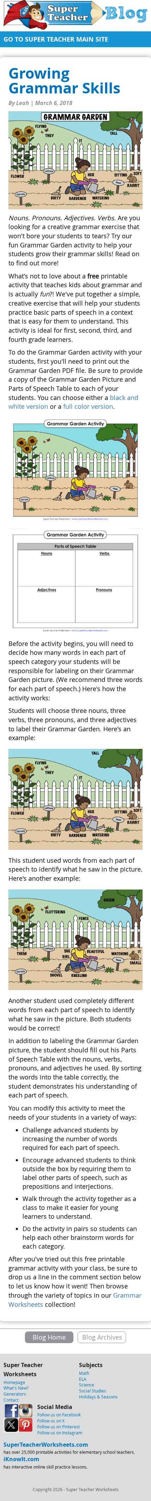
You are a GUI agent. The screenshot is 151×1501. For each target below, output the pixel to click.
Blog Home (49, 1337)
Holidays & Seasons (98, 1397)
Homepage (14, 1382)
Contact (11, 1400)
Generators (15, 1394)
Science (86, 1385)
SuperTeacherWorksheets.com (46, 1444)
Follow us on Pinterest (58, 1426)
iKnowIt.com (21, 1459)
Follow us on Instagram (59, 1432)
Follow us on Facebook (59, 1414)
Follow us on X (51, 1420)
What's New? (16, 1388)
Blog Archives (102, 1337)
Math (84, 1373)
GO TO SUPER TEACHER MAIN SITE (56, 39)
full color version (88, 406)
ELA (82, 1379)
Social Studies (92, 1391)
